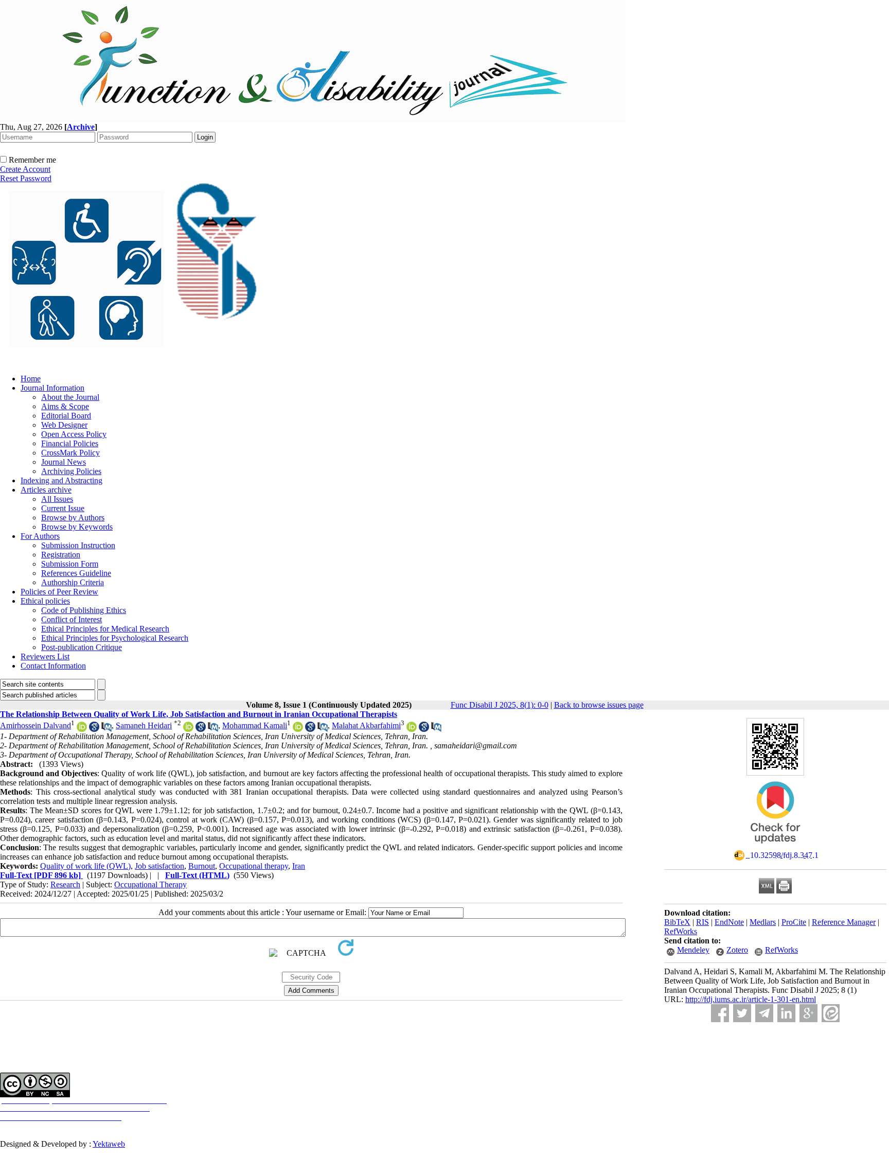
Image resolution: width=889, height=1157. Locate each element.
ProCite (793, 922)
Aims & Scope (65, 406)
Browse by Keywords (77, 526)
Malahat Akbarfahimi (366, 725)
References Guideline (76, 573)
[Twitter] (742, 1013)
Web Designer (64, 424)
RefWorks (680, 931)
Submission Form (69, 563)
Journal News (63, 462)
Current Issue (62, 508)
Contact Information (53, 665)
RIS (702, 922)
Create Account (25, 169)
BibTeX (677, 922)
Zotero (737, 949)
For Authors (40, 536)
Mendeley (693, 949)
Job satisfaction (159, 866)
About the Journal (70, 397)
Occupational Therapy (150, 884)
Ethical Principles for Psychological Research (114, 638)
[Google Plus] (808, 1013)
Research (65, 884)
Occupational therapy (253, 866)
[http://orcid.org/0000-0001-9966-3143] (411, 729)
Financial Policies (69, 443)
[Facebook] (720, 1013)
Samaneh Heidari (144, 725)
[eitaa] (831, 1013)
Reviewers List (45, 656)
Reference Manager (844, 922)
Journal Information (52, 387)
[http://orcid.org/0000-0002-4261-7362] (298, 729)
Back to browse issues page (599, 704)
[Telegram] (764, 1013)
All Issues (57, 499)
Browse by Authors (72, 517)
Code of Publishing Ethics (83, 610)
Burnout (201, 866)
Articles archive (46, 489)
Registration (60, 554)
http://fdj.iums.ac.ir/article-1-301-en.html (750, 999)
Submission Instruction (78, 545)
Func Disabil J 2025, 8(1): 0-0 (499, 704)
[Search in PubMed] (106, 729)
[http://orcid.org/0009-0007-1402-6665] (82, 729)
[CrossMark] (775, 847)
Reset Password (25, 178)
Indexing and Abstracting (61, 480)
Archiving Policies (71, 471)
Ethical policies (45, 601)
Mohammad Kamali (254, 725)
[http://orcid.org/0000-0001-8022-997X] (188, 729)
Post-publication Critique (81, 647)
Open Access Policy (73, 434)
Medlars (763, 922)
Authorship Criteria (72, 582)
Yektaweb (109, 1144)
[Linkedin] (786, 1013)
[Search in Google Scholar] (94, 729)
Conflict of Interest (71, 619)
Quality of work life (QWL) (85, 866)
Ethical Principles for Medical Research (105, 628)
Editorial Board (66, 415)
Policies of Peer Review (59, 591)
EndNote (729, 922)
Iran (298, 866)
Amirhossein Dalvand (35, 725)
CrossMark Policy (70, 452)
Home (31, 378)
